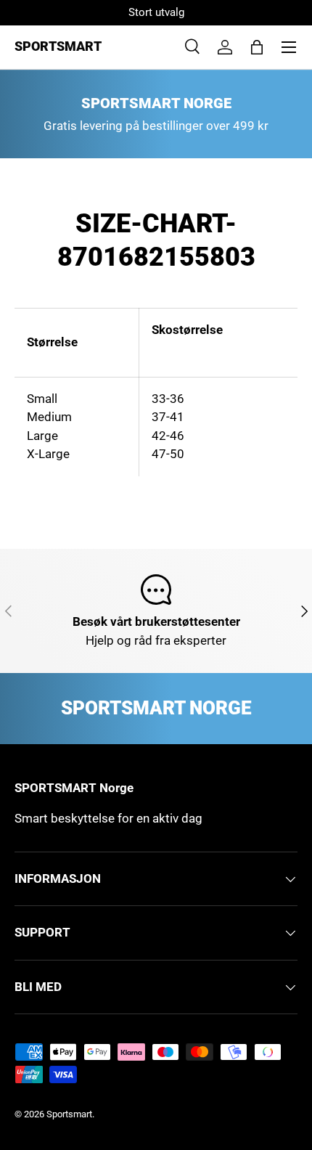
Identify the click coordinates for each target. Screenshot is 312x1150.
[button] (257, 47)
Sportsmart (69, 1114)
